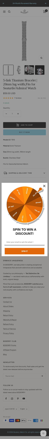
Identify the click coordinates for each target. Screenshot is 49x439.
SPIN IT (24, 251)
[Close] (44, 186)
